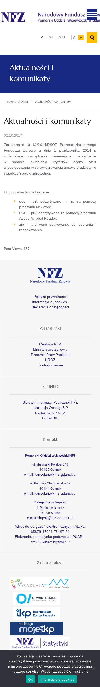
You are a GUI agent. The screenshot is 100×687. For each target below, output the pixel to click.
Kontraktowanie (50, 365)
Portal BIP (50, 418)
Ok (30, 679)
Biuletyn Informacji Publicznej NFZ (50, 402)
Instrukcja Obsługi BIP (50, 408)
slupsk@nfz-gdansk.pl (55, 518)
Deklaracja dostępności (50, 307)
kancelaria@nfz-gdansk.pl (55, 474)
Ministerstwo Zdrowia (50, 349)
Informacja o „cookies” (50, 302)
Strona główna (17, 101)
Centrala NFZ (50, 344)
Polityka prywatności (50, 296)
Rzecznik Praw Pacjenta (50, 355)
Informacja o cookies (57, 679)
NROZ (50, 360)
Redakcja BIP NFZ (50, 413)
